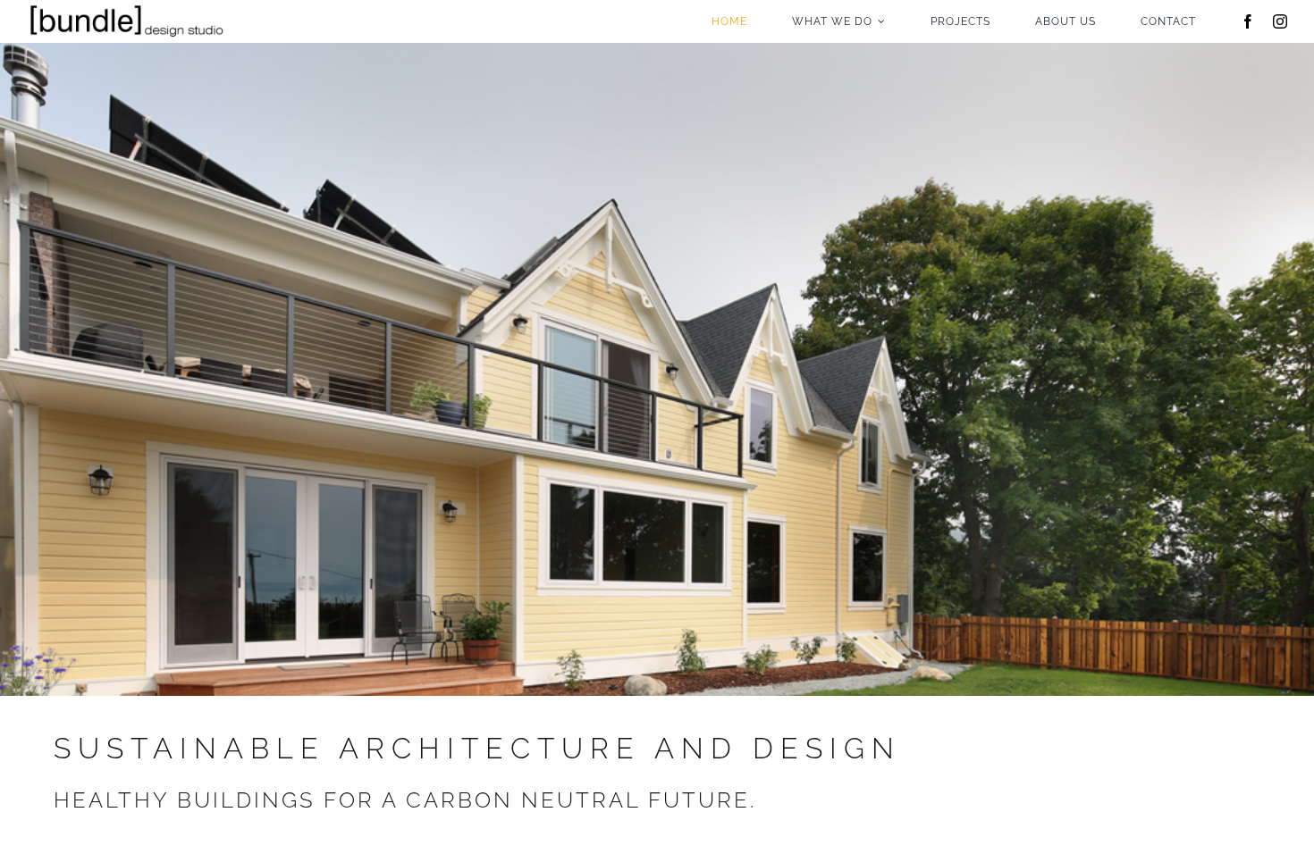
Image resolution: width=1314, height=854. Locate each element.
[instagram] (1280, 21)
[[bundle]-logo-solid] (125, 6)
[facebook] (1248, 21)
